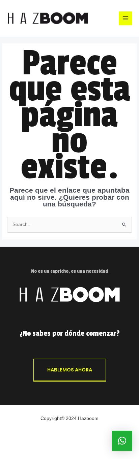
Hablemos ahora (69, 369)
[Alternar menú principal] (126, 18)
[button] (122, 441)
